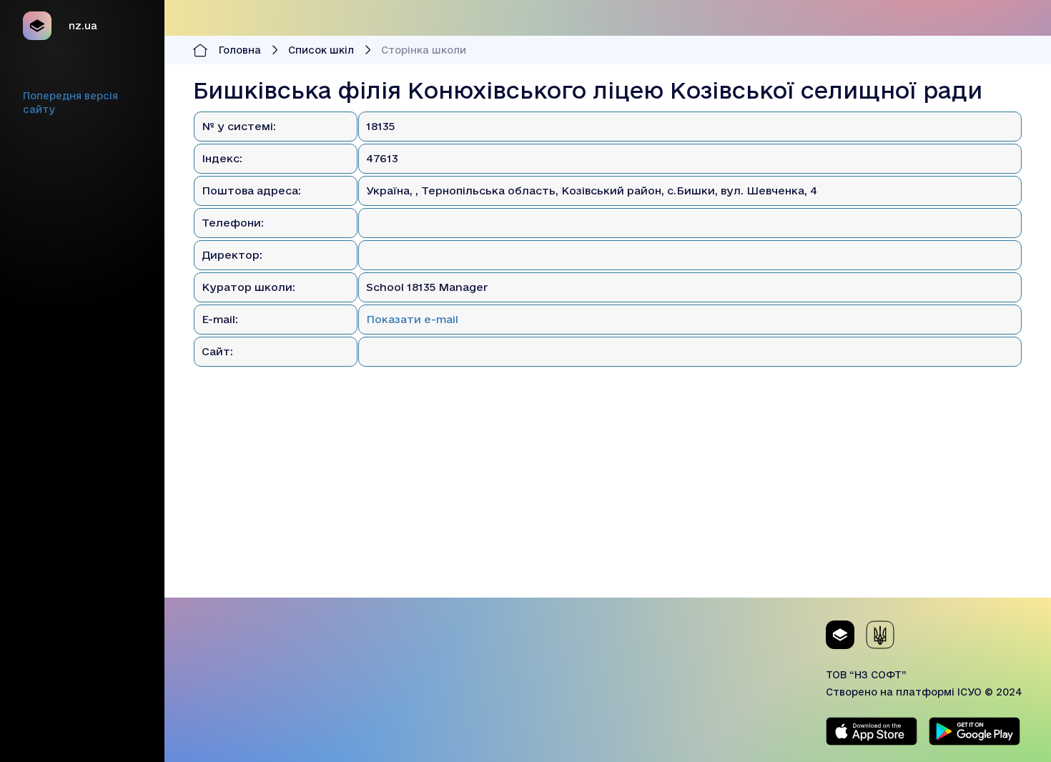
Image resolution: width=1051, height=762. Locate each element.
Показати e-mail (412, 319)
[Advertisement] (608, 497)
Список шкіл (321, 50)
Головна (240, 50)
